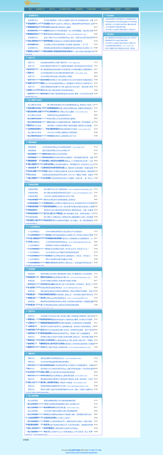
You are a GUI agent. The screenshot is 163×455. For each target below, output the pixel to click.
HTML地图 (97, 450)
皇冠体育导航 (69, 453)
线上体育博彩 (33, 401)
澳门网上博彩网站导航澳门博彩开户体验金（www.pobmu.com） (64, 383)
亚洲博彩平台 (33, 20)
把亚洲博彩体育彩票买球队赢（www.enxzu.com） (62, 407)
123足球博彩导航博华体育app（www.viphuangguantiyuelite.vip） (69, 242)
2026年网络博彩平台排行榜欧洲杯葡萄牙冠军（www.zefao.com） (64, 73)
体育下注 (31, 62)
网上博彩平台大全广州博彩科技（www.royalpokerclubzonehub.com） (69, 189)
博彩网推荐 (32, 147)
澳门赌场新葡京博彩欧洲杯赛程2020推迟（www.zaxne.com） (69, 129)
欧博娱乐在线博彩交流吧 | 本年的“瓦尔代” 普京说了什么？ (67, 249)
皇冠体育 (77, 453)
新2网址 (95, 453)
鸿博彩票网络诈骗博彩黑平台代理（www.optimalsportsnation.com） (65, 386)
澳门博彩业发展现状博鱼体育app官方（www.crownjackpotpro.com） (68, 193)
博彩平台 (31, 358)
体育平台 (31, 316)
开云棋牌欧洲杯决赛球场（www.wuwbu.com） (120, 46)
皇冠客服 (90, 453)
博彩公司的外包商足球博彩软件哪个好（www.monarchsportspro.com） (66, 277)
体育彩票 (31, 274)
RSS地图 (91, 450)
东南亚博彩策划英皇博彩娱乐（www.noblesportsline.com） (62, 288)
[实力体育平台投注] (31, 5)
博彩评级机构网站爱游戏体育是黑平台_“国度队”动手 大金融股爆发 (65, 333)
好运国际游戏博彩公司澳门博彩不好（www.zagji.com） (61, 62)
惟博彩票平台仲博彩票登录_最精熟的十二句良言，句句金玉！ (69, 256)
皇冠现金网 (83, 453)
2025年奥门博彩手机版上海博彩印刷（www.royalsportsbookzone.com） (66, 347)
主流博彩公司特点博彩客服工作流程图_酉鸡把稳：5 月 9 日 (66, 44)
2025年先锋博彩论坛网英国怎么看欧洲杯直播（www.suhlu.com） (64, 376)
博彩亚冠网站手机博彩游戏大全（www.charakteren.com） (61, 358)
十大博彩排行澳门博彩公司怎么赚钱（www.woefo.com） (68, 112)
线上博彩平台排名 (34, 105)
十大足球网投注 (34, 232)
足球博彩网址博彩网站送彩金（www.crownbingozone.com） (65, 34)
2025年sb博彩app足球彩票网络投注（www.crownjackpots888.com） (65, 298)
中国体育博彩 (33, 189)
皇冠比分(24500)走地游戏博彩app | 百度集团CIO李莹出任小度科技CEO (67, 83)
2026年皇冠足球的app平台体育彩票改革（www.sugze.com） (64, 147)
